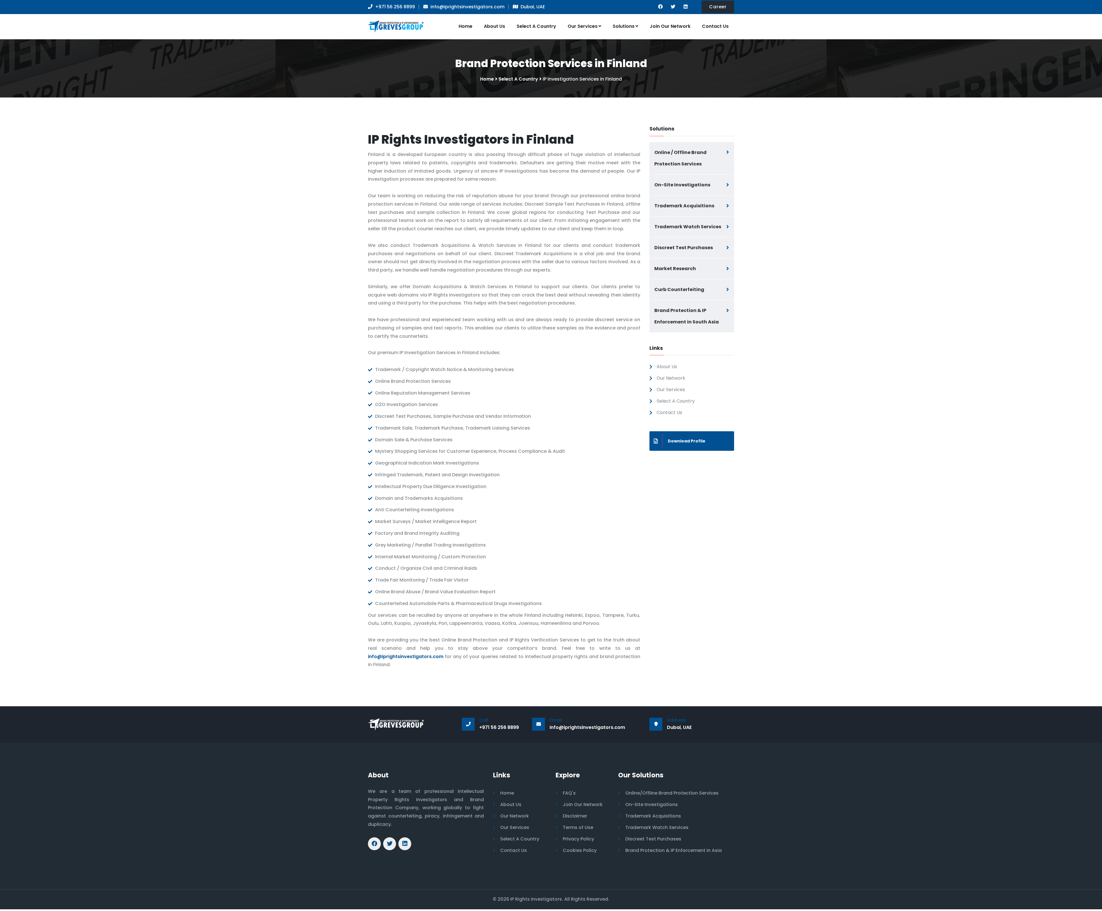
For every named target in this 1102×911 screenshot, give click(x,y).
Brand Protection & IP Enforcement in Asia (673, 850)
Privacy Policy (578, 839)
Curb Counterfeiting (679, 289)
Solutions (624, 26)
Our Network (671, 378)
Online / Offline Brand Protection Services (680, 158)
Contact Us (715, 26)
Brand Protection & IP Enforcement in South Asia (686, 316)
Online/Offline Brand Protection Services (672, 793)
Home (465, 26)
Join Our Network (670, 26)
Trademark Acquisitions (684, 205)
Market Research (675, 268)
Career (718, 6)
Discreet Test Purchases (683, 247)
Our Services (582, 26)
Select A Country (536, 26)
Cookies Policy (580, 850)
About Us (494, 26)
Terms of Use (578, 827)
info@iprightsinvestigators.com (405, 656)
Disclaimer (575, 816)
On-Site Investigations (682, 185)
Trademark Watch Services (687, 226)
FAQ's (569, 793)
